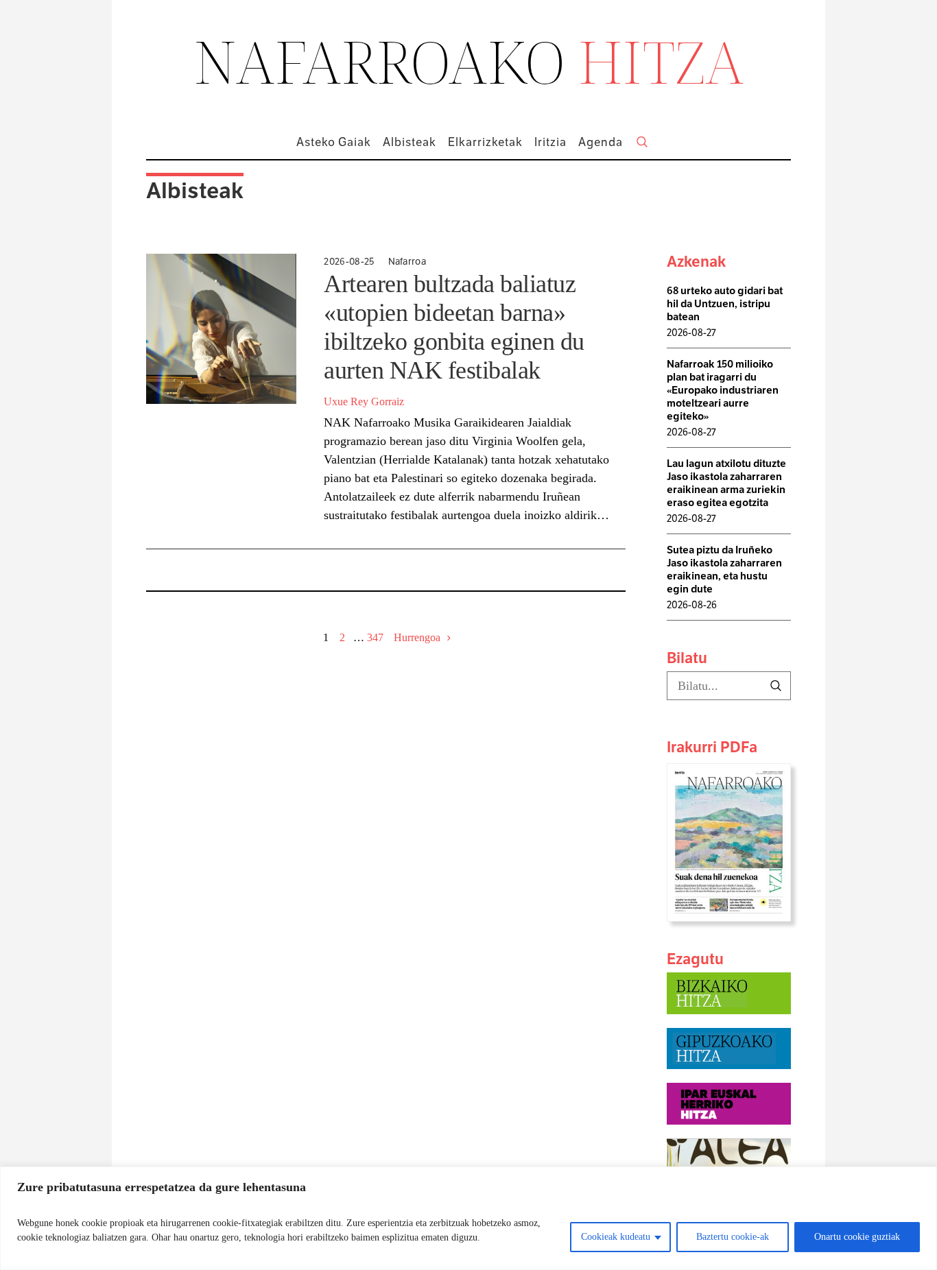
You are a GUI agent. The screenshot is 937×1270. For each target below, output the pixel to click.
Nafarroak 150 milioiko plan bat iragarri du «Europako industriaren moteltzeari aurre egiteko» (723, 389)
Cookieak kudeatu (615, 1237)
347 (375, 637)
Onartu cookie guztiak (857, 1237)
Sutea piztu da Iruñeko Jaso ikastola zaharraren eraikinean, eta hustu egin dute (724, 569)
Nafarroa (407, 261)
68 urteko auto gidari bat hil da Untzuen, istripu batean (725, 303)
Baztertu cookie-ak (732, 1237)
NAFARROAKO (468, 61)
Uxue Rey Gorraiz (364, 401)
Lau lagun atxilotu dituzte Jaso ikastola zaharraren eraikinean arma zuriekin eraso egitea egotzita (726, 483)
